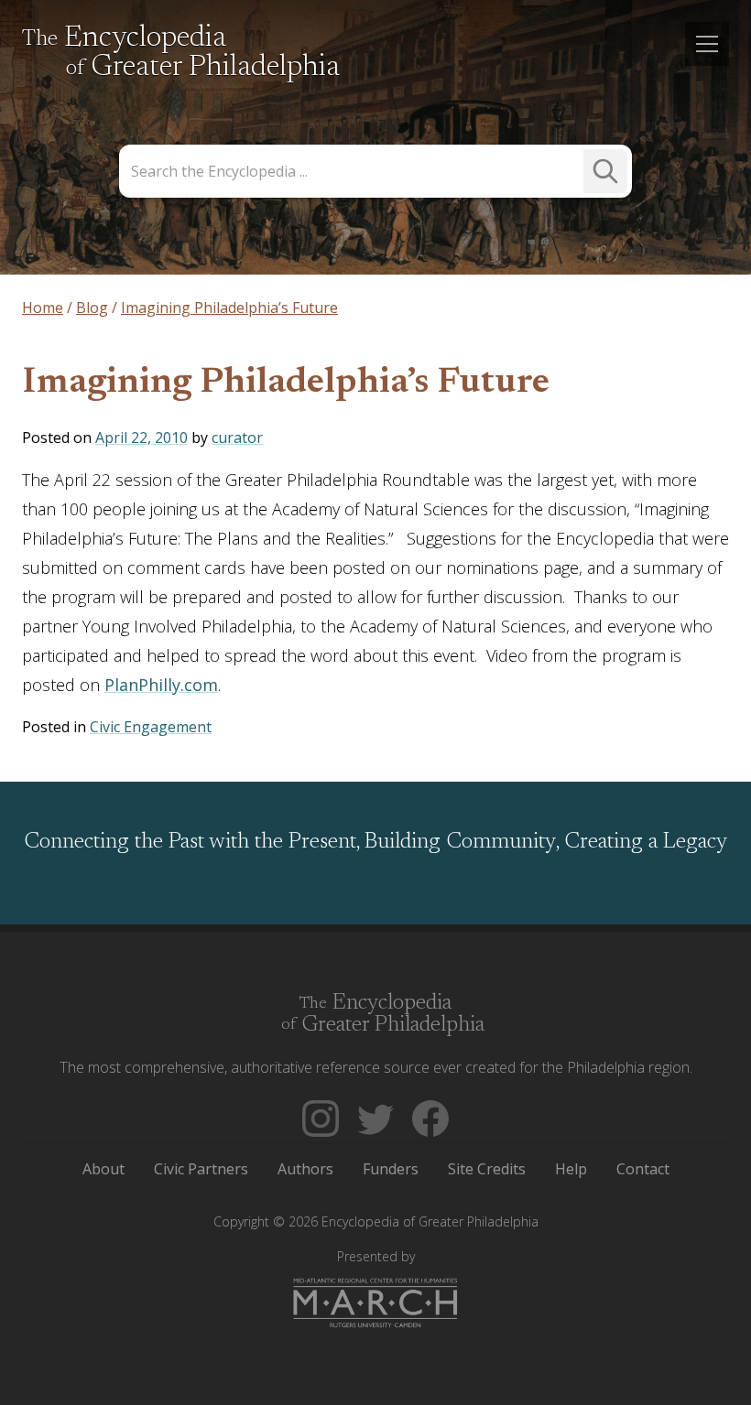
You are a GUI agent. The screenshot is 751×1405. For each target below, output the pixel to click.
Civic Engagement (151, 727)
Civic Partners (201, 1169)
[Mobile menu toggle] (707, 44)
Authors (305, 1169)
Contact (642, 1169)
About (103, 1169)
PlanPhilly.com (161, 685)
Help (571, 1169)
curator (237, 437)
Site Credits (487, 1169)
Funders (391, 1169)
